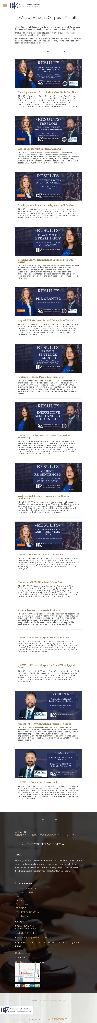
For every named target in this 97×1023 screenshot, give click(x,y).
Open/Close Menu (4, 5)
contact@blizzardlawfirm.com (37, 937)
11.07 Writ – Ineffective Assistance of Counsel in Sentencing (44, 436)
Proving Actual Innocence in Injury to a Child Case (46, 205)
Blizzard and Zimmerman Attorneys (51, 1001)
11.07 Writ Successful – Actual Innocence (40, 554)
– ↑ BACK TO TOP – (48, 820)
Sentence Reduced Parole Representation (41, 377)
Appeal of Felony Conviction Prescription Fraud (44, 724)
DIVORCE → (22, 900)
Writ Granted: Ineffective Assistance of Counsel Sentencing (44, 497)
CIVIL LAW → (22, 916)
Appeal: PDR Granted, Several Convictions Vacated (46, 320)
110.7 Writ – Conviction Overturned (37, 782)
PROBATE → (22, 908)
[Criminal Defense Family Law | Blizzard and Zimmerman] (25, 5)
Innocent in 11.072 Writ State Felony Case (40, 582)
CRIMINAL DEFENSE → (27, 888)
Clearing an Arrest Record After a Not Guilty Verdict (47, 92)
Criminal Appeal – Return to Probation (39, 610)
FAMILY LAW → (23, 904)
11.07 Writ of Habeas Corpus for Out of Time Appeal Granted (46, 666)
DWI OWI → (22, 896)
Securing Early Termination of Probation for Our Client (45, 261)
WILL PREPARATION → (27, 912)
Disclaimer (20, 953)
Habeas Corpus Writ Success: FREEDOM (40, 149)
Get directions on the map (28, 962)
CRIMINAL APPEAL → (26, 892)
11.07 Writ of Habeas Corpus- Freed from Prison (44, 637)
